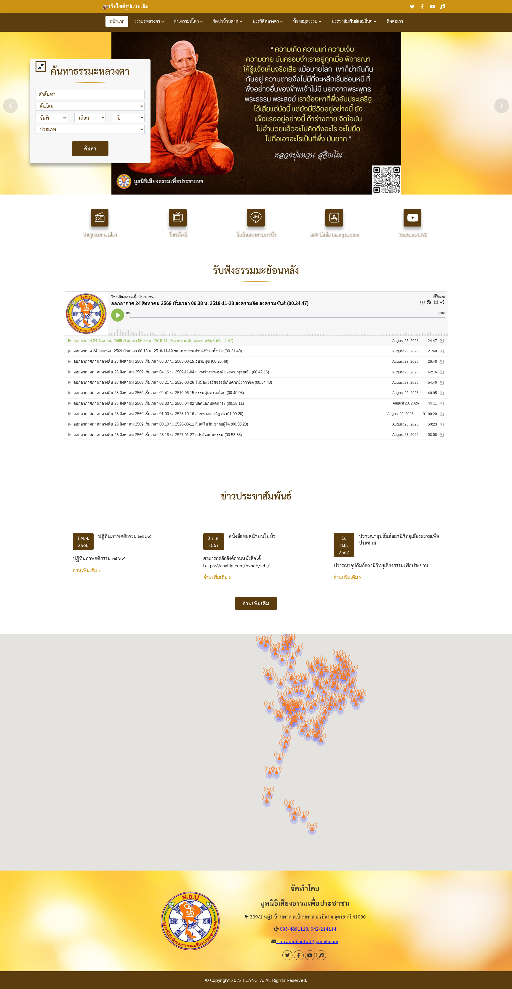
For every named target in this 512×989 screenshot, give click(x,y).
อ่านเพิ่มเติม (85, 570)
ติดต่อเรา (395, 21)
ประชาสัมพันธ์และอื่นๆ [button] (353, 21)
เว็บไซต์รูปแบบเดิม (128, 6)
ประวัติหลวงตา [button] (266, 21)
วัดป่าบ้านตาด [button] (226, 21)
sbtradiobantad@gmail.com (307, 941)
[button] (351, 689)
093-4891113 (293, 929)
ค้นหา (90, 148)
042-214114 (323, 929)
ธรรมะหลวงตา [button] (148, 21)
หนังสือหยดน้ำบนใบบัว (252, 536)
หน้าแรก (116, 21)
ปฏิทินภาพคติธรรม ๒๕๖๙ (124, 536)
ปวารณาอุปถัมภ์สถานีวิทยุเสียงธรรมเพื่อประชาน (399, 539)
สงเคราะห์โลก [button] (187, 21)
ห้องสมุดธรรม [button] (306, 21)
